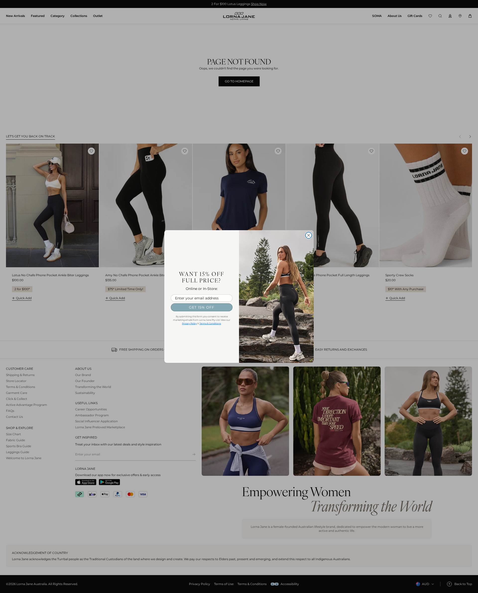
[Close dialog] (308, 235)
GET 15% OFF (201, 307)
